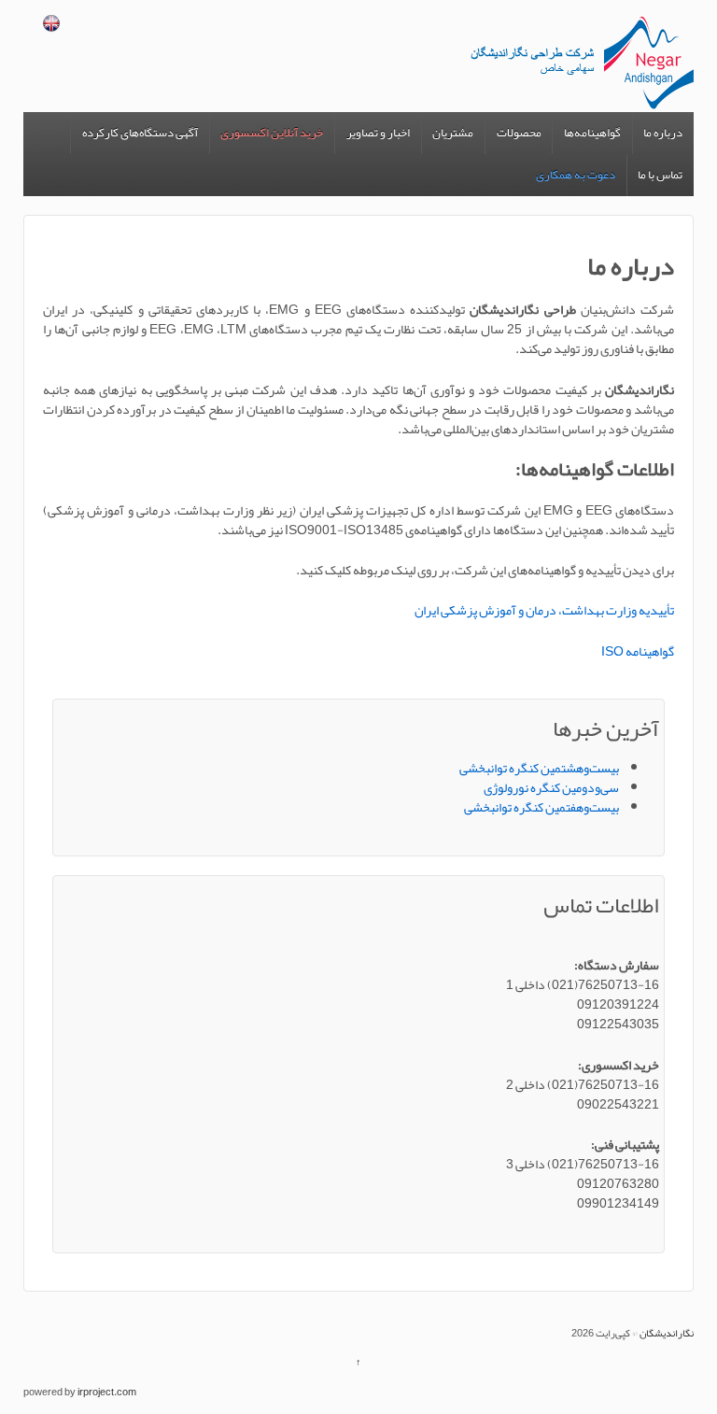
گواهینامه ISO (637, 651)
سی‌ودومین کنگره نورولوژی (551, 787)
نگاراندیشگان (666, 1332)
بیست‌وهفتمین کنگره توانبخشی (541, 807)
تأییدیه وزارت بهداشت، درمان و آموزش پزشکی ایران (544, 610)
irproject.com (106, 1391)
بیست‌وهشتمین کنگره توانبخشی (539, 768)
